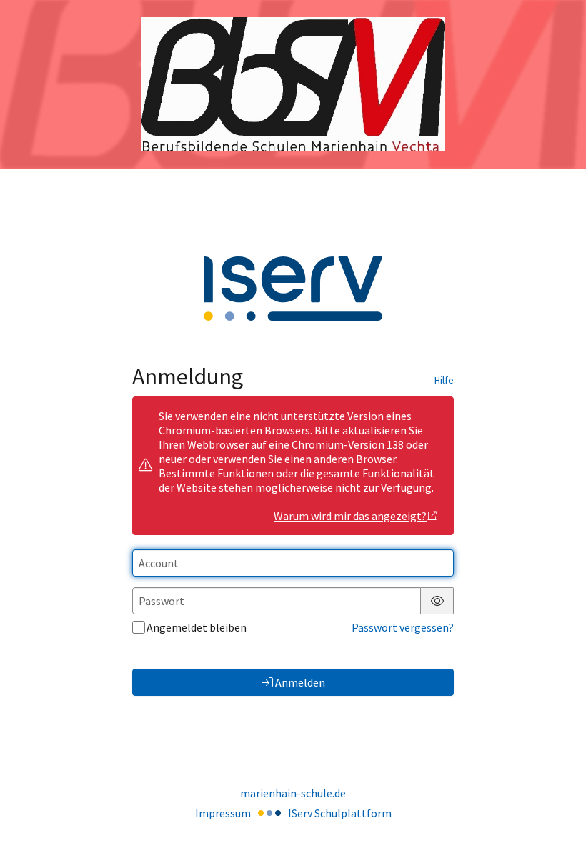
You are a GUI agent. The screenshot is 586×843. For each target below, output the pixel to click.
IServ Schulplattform (340, 813)
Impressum (223, 813)
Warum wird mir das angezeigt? (350, 516)
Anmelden (300, 682)
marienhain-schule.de (293, 793)
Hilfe (444, 380)
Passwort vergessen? (403, 627)
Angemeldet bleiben (196, 627)
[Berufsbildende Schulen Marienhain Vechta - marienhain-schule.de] (293, 84)
